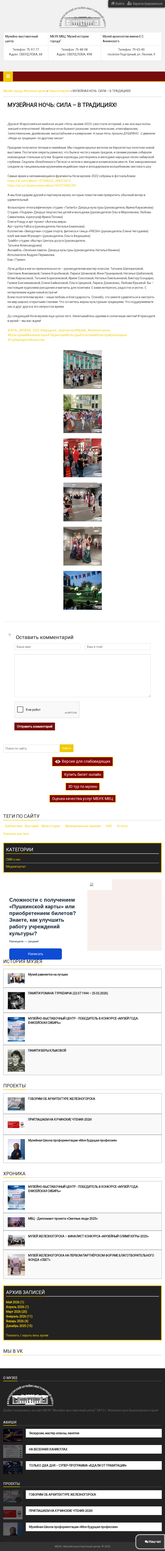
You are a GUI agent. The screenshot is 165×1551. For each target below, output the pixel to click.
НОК (109, 826)
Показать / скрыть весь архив (27, 1335)
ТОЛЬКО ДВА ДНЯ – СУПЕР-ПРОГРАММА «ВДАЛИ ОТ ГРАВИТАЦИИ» (78, 1465)
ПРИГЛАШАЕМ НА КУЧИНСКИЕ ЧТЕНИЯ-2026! (60, 1119)
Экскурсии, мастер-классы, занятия (54, 1433)
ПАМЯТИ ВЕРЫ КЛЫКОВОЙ (47, 1050)
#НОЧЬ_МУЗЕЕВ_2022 (24, 330)
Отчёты (122, 826)
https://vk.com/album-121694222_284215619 (39, 180)
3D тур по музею (82, 786)
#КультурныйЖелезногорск (27, 335)
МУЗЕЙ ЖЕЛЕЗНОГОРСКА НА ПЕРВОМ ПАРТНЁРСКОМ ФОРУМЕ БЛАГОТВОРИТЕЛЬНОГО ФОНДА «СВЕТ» (91, 1257)
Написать (35, 954)
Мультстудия (50, 826)
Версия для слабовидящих (85, 761)
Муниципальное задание (83, 826)
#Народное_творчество (57, 330)
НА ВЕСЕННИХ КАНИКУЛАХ (48, 1449)
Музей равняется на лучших (48, 974)
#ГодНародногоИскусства (26, 339)
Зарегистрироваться (147, 3)
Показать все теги (16, 834)
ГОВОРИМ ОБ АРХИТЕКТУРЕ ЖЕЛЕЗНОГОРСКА (61, 1099)
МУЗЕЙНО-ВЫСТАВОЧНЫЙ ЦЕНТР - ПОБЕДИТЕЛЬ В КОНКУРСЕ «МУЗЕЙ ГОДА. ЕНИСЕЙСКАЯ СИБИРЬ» (83, 1020)
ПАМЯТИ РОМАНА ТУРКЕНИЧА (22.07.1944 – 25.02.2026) (68, 993)
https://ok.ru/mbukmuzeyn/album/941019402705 (42, 185)
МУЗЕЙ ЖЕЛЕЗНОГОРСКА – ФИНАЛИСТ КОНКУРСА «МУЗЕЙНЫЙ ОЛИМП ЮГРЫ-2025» (88, 1236)
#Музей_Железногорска (92, 330)
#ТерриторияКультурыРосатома (70, 335)
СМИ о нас (13, 859)
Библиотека (13, 826)
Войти (119, 3)
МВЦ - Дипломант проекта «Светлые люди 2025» (63, 1218)
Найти (66, 748)
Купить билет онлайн (82, 774)
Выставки (32, 826)
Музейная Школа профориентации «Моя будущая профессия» (72, 1140)
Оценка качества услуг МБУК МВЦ (82, 798)
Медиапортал (16, 866)
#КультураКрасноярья (110, 335)
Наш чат (154, 1541)
